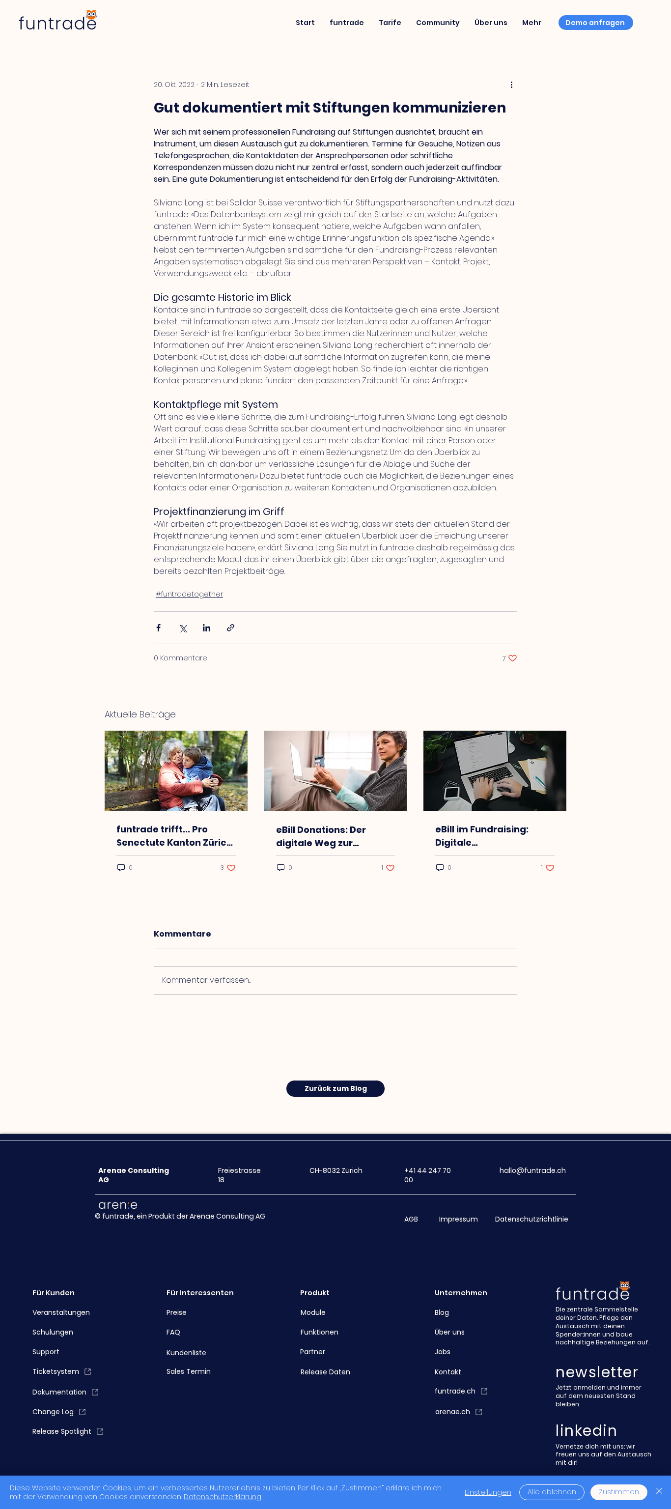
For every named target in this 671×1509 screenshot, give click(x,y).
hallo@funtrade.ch (533, 1170)
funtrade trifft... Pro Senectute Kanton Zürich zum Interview (174, 836)
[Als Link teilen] (230, 627)
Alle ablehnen (552, 1492)
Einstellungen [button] (488, 1492)
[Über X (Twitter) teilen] (182, 627)
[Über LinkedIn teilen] (206, 627)
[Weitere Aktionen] (511, 84)
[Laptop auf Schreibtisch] (494, 771)
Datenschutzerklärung (222, 1497)
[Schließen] (659, 1492)
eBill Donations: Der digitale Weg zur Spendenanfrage (321, 837)
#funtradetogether (189, 594)
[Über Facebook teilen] (158, 627)
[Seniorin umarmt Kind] (176, 771)
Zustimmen (619, 1492)
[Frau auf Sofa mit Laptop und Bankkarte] (335, 771)
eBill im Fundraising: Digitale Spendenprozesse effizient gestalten (482, 836)
